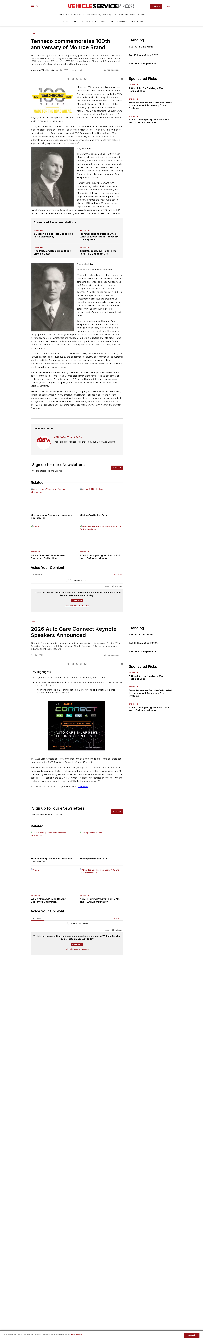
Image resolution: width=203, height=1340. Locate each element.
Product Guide (138, 21)
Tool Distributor (88, 21)
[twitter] (77, 79)
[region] (77, 581)
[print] (122, 79)
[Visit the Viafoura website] (117, 587)
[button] (32, 6)
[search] (37, 6)
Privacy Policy (76, 1334)
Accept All (191, 1335)
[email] (85, 79)
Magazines (122, 21)
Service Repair (106, 21)
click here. (83, 786)
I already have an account (77, 605)
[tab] (37, 575)
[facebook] (68, 79)
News (33, 34)
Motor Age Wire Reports (42, 70)
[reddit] (81, 79)
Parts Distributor (67, 21)
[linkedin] (73, 79)
